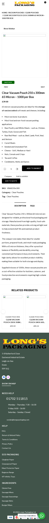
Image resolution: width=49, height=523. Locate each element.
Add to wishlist (22, 176)
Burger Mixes (7, 505)
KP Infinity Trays (8, 477)
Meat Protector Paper (10, 468)
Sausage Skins (7, 501)
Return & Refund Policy (11, 435)
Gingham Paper (8, 460)
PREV (6, 87)
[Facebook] (4, 377)
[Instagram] (8, 377)
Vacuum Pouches (16, 13)
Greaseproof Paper (9, 464)
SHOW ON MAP (9, 383)
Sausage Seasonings (10, 497)
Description (20, 206)
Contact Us (6, 448)
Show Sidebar (9, 28)
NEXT (43, 87)
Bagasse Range (8, 472)
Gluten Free (6, 488)
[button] (46, 3)
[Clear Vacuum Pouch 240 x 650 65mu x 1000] (36, 305)
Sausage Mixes (8, 492)
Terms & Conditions (10, 439)
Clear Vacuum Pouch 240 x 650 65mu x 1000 (36, 322)
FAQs (32, 206)
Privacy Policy (7, 444)
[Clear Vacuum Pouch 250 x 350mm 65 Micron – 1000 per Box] (12, 305)
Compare (8, 176)
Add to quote (11, 181)
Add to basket (34, 168)
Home (4, 13)
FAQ (3, 431)
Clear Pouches (32, 13)
